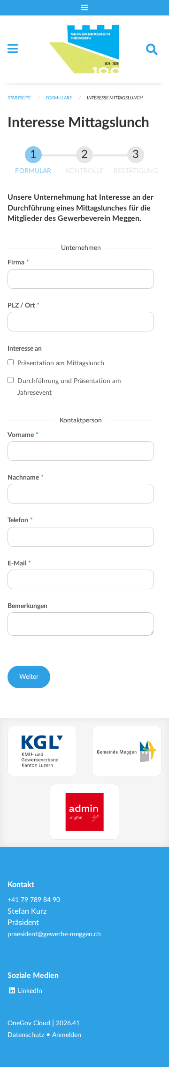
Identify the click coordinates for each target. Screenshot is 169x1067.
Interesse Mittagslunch (115, 98)
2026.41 (68, 1023)
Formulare (59, 98)
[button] (29, 677)
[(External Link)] (42, 751)
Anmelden (66, 1034)
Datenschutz (26, 1034)
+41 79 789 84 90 (34, 899)
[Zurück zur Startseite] (85, 49)
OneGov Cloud (29, 1023)
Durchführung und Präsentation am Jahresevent (69, 387)
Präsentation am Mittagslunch (60, 363)
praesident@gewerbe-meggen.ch (54, 934)
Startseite (19, 98)
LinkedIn (29, 990)
